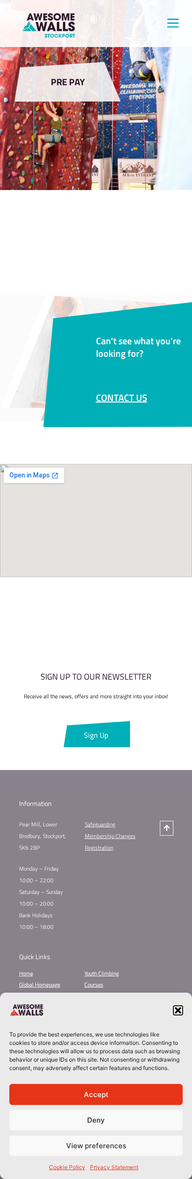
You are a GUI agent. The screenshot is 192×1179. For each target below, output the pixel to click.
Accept (96, 1094)
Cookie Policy (67, 1167)
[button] (178, 1010)
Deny (96, 1120)
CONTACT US (121, 397)
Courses (93, 984)
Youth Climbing (101, 973)
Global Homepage (39, 984)
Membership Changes (110, 835)
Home (26, 973)
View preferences (96, 1145)
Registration (99, 847)
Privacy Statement (114, 1167)
